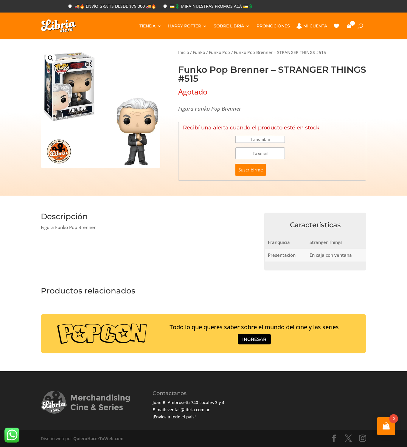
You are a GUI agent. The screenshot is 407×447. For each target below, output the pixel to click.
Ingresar (254, 339)
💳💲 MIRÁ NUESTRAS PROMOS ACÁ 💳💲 (203, 6)
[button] (50, 58)
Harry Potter (184, 26)
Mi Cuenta (315, 26)
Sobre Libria (229, 26)
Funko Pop (219, 52)
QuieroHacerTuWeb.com (98, 438)
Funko (199, 52)
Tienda (147, 26)
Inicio (183, 52)
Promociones (273, 26)
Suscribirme (250, 170)
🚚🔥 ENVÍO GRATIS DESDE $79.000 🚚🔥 (107, 6)
